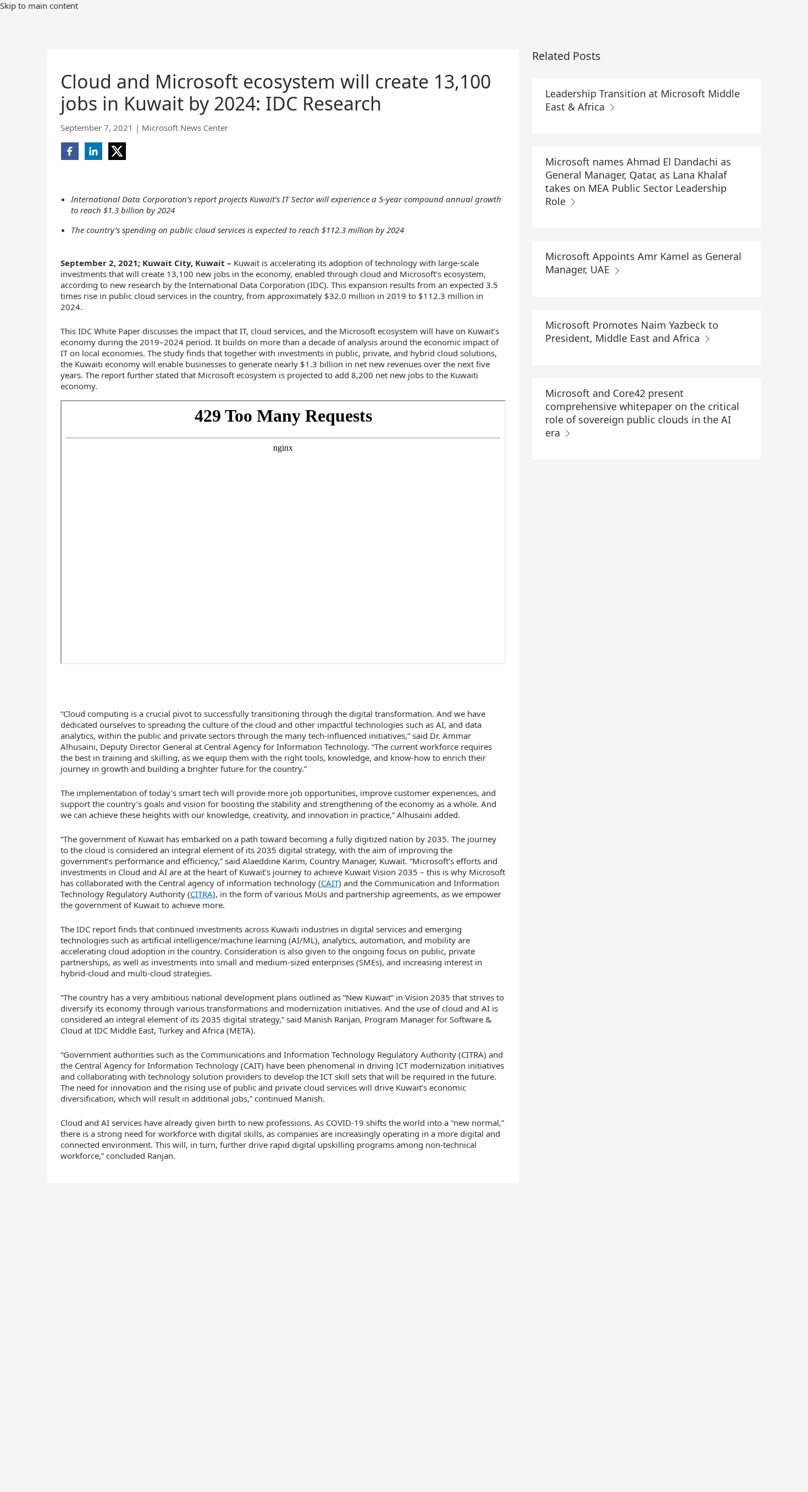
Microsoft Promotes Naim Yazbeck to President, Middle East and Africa (631, 331)
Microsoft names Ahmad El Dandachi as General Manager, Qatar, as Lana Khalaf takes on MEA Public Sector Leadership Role (638, 181)
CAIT (330, 882)
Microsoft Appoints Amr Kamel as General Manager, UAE (643, 263)
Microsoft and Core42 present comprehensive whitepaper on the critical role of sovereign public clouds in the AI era (642, 412)
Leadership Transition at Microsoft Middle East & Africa (642, 100)
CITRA (201, 893)
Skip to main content (39, 5)
